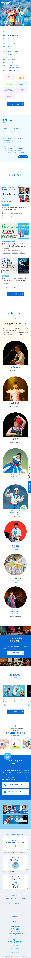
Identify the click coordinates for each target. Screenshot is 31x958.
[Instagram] (29, 476)
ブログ (15, 919)
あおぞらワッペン (15, 901)
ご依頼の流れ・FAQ (15, 916)
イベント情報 (15, 913)
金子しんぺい (18, 903)
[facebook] (29, 478)
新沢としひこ (9, 898)
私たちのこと (15, 908)
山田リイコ (12, 903)
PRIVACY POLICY (9, 956)
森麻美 (23, 898)
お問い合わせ (15, 921)
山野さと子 (16, 898)
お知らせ (15, 911)
